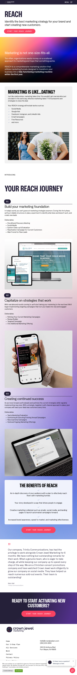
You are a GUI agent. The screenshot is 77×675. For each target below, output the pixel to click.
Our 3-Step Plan (13, 644)
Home (8, 641)
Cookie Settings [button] (8, 670)
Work (8, 651)
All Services (11, 648)
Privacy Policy (12, 657)
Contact (9, 654)
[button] (68, 2)
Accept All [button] (19, 670)
